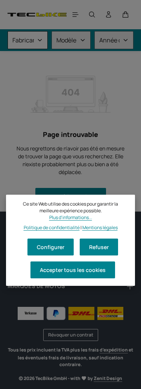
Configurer (50, 247)
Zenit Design (108, 378)
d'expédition (114, 350)
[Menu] (75, 14)
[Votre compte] (108, 14)
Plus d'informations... (70, 217)
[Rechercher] (92, 14)
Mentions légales (100, 227)
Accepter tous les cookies (73, 269)
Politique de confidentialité (52, 227)
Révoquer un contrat (70, 335)
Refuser (99, 247)
